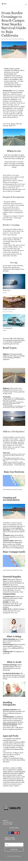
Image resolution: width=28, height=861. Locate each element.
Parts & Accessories (8, 311)
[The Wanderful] (14, 320)
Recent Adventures (19, 39)
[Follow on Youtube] (18, 833)
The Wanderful (7, 328)
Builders (5, 330)
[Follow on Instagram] (15, 833)
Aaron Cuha (5, 39)
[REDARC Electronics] (14, 301)
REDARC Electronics (9, 309)
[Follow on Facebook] (9, 833)
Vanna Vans (6, 290)
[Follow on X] (12, 833)
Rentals (4, 292)
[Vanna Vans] (14, 281)
